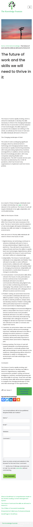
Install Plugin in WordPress (9, 514)
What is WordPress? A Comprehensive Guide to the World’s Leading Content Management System (16, 498)
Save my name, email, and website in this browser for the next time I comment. (16, 462)
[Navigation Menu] (30, 7)
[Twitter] (7, 399)
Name (5, 418)
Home (3, 46)
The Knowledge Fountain (10, 523)
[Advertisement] (16, 101)
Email (5, 425)
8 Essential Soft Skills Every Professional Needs (15, 511)
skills (20, 205)
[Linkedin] (11, 399)
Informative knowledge (13, 46)
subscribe (19, 468)
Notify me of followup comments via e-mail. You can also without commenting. (16, 468)
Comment (6, 438)
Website (5, 431)
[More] (18, 399)
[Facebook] (3, 399)
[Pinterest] (14, 399)
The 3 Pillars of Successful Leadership (13, 508)
